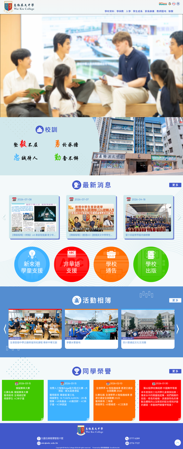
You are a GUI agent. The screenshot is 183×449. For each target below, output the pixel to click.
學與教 (120, 11)
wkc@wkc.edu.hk (49, 443)
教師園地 (161, 11)
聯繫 (170, 11)
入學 (128, 11)
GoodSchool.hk (115, 447)
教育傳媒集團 (105, 447)
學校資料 (109, 11)
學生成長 (138, 11)
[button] (5, 329)
